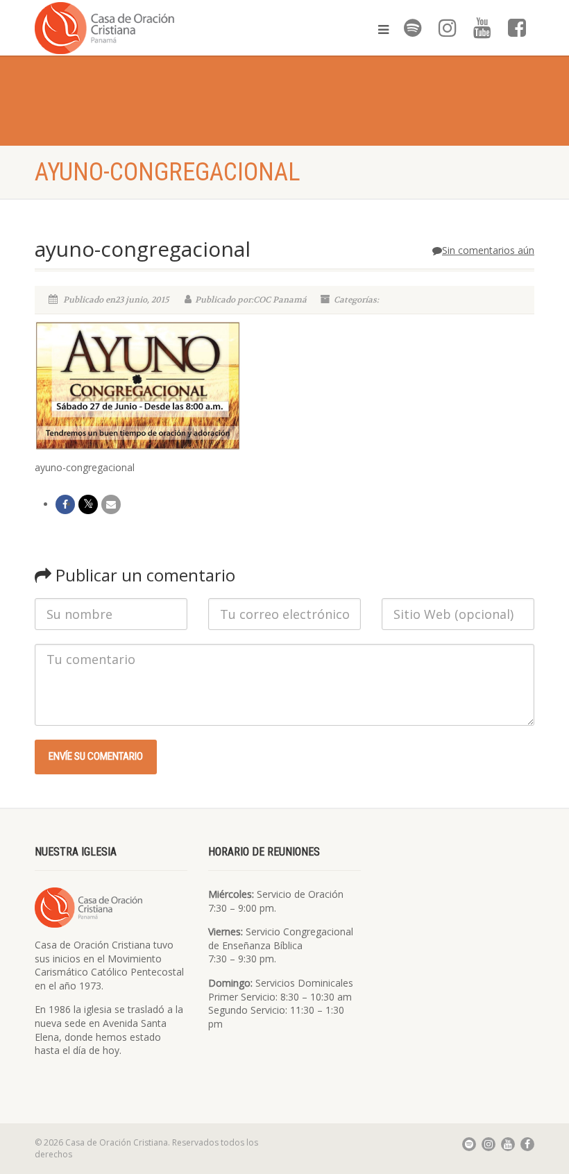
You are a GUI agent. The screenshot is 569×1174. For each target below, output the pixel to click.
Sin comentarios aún (488, 250)
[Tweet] (88, 504)
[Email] (111, 504)
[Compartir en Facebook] (65, 504)
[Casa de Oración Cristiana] (154, 27)
